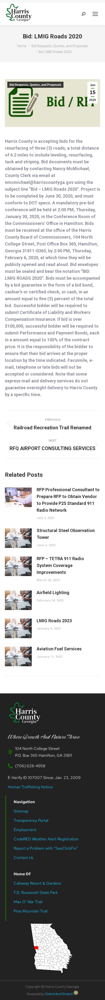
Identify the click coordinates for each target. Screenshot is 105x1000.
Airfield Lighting (53, 592)
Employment (25, 829)
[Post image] (18, 497)
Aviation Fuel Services (59, 648)
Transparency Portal (31, 820)
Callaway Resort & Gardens (37, 883)
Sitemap (21, 811)
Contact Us (23, 857)
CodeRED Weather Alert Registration (46, 839)
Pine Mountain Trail (31, 911)
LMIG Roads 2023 (54, 620)
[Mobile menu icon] (95, 14)
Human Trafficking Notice (30, 786)
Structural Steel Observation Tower (66, 534)
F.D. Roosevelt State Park (36, 892)
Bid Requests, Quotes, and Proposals (35, 85)
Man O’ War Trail (28, 901)
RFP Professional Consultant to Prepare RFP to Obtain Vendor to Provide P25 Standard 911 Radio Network (68, 500)
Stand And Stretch (59, 994)
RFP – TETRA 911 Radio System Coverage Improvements (60, 565)
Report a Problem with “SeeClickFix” (46, 848)
